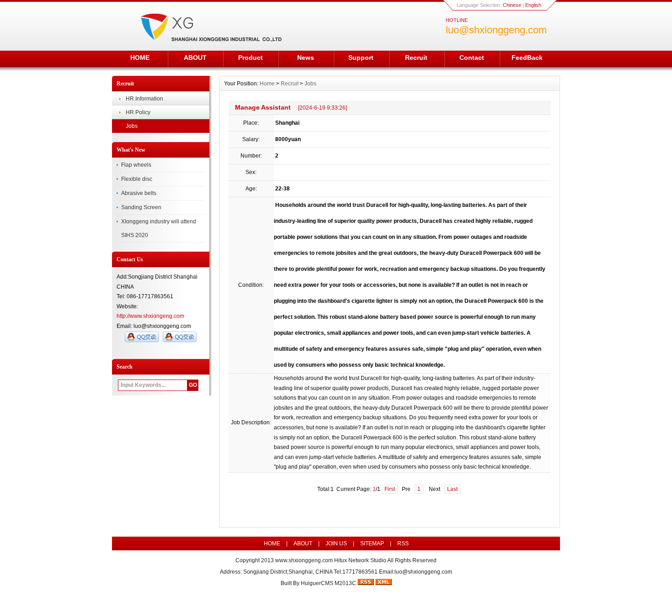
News (305, 57)
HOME (139, 57)
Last (452, 489)
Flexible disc (136, 179)
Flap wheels (136, 165)
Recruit (416, 57)
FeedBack (527, 57)
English (533, 5)
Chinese (512, 5)
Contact (471, 57)
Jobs (132, 126)
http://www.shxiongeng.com (150, 316)
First (389, 489)
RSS (403, 543)
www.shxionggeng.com (304, 560)
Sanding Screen (141, 207)
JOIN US (336, 543)
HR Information (144, 98)
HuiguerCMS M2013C (328, 583)
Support (360, 57)
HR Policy (138, 112)
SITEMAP (372, 543)
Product (250, 57)
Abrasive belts (138, 193)
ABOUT (195, 57)
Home (267, 83)
